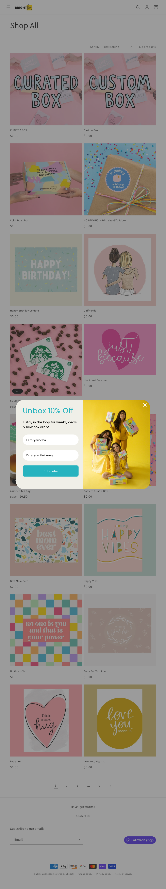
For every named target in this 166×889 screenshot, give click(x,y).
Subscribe (51, 471)
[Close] (145, 405)
